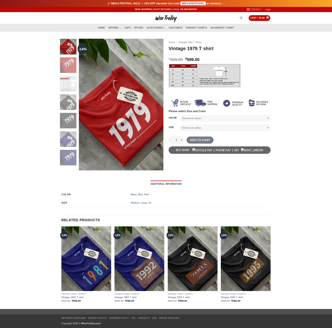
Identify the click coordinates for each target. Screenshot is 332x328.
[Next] (157, 104)
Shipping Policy (119, 318)
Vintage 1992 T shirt (125, 297)
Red (146, 194)
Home (101, 27)
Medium (135, 202)
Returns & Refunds (73, 318)
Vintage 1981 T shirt (72, 297)
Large (144, 202)
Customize (176, 27)
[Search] (241, 18)
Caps (127, 27)
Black (134, 194)
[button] (268, 9)
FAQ (154, 318)
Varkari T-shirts (196, 27)
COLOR (173, 118)
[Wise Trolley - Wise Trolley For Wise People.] (166, 18)
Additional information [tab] (166, 184)
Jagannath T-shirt (222, 27)
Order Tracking (169, 318)
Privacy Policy (97, 318)
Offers (139, 27)
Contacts (144, 318)
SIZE (171, 127)
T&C (133, 318)
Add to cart (200, 140)
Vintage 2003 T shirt (179, 297)
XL (150, 202)
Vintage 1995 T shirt (232, 297)
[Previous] (85, 104)
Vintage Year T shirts (190, 42)
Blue (140, 194)
